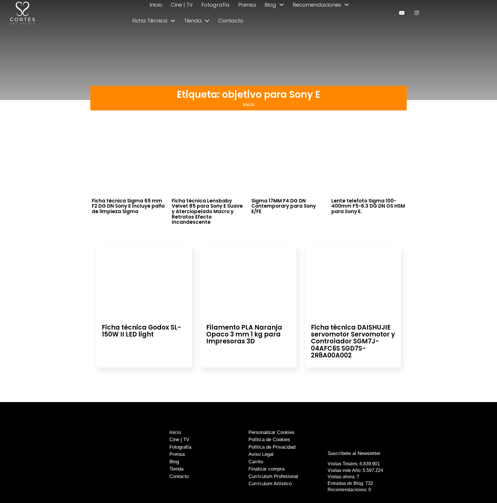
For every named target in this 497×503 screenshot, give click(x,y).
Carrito (255, 461)
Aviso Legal (261, 454)
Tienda (193, 20)
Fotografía (215, 4)
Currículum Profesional (273, 476)
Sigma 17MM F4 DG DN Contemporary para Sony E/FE (283, 206)
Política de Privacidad (271, 447)
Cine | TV (182, 4)
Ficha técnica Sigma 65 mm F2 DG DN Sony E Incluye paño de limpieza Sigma (128, 206)
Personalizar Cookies (271, 432)
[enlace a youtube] (402, 13)
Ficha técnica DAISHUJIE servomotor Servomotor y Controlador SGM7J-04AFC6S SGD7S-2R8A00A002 (353, 341)
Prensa (247, 4)
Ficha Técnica (149, 20)
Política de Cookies (269, 439)
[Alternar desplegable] (281, 4)
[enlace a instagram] (416, 13)
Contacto (230, 20)
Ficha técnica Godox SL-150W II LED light (141, 331)
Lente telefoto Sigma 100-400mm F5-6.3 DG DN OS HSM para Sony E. (368, 206)
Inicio (156, 4)
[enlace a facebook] (350, 442)
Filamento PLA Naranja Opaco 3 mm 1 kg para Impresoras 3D (244, 334)
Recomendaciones (317, 4)
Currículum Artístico (270, 483)
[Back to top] (479, 487)
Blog (270, 4)
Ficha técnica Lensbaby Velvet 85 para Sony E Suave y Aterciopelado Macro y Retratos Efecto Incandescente (207, 211)
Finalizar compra (266, 469)
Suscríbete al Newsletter (354, 453)
